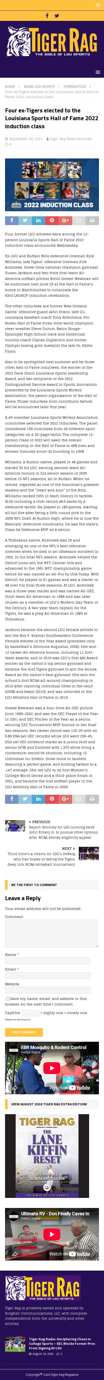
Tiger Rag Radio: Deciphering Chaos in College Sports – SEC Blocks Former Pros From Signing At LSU (62, 1343)
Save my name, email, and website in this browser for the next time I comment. (46, 1001)
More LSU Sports (39, 87)
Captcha (12, 1013)
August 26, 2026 (43, 1353)
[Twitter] (57, 16)
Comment (14, 916)
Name (11, 954)
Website (12, 984)
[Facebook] (47, 16)
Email (11, 969)
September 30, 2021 (26, 139)
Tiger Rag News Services (71, 139)
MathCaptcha (24, 1019)
